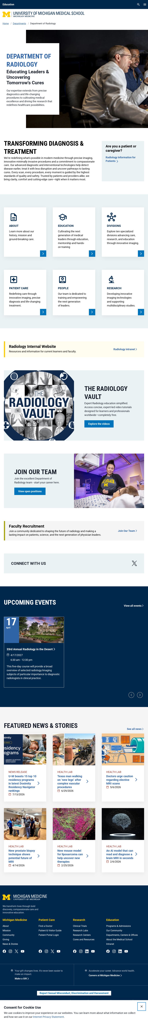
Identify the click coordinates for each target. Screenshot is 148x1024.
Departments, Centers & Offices (122, 935)
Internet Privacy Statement (48, 1016)
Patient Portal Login (49, 935)
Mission (7, 930)
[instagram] (10, 951)
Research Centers (82, 935)
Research (79, 920)
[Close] (141, 1006)
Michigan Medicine (15, 920)
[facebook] (4, 951)
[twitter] (16, 951)
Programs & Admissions (118, 926)
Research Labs (80, 930)
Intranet (110, 944)
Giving (6, 939)
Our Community (114, 930)
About (6, 926)
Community (8, 935)
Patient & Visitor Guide (50, 930)
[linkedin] (87, 951)
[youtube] (22, 951)
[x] (134, 563)
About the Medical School (119, 939)
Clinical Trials (80, 926)
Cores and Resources (83, 939)
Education (112, 920)
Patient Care (47, 920)
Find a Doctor (45, 926)
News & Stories (10, 944)
